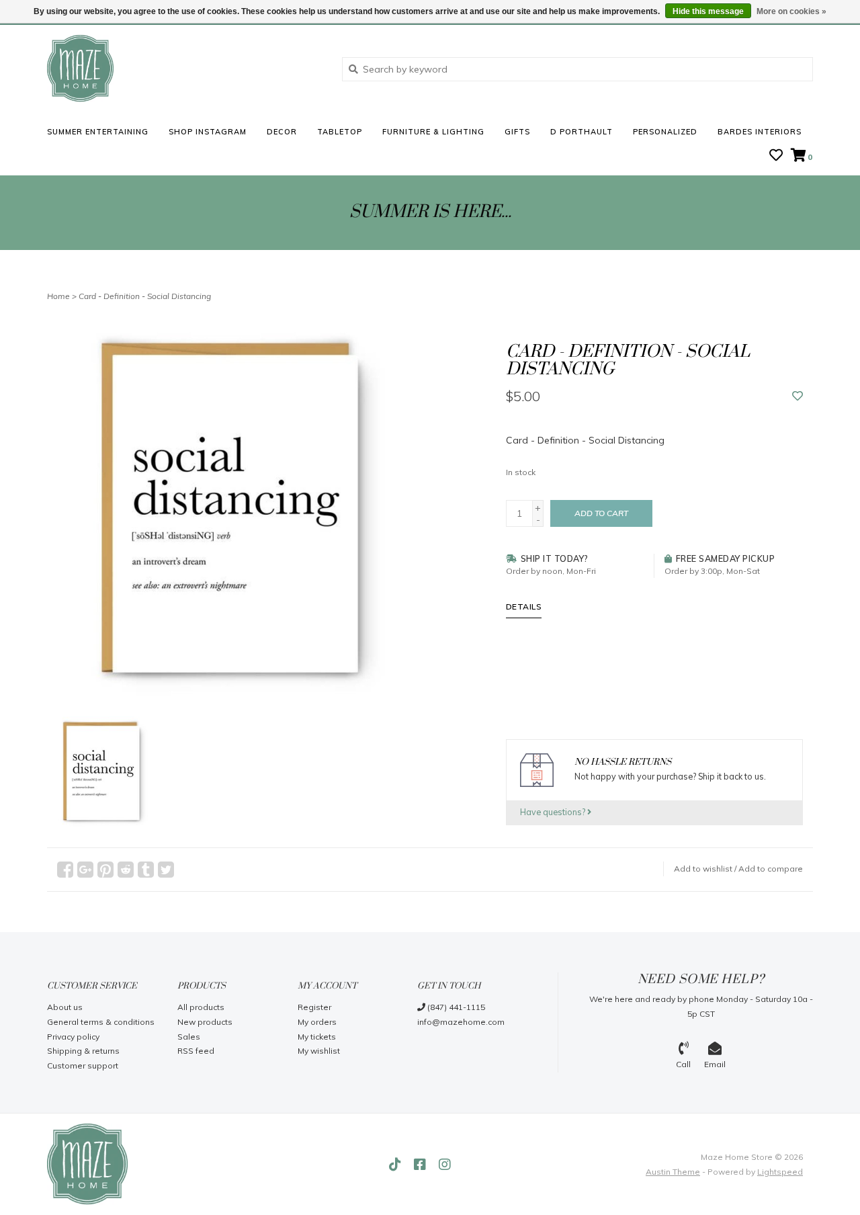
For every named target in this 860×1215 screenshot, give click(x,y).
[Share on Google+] (85, 870)
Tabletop (339, 131)
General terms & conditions (101, 1022)
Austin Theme (673, 1172)
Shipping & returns (83, 1051)
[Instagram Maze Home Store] (444, 1164)
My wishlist (319, 1051)
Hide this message (708, 11)
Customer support (82, 1065)
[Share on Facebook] (65, 870)
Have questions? (553, 811)
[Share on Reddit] (126, 870)
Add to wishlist (703, 869)
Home (58, 296)
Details (524, 606)
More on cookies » (791, 11)
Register (314, 1007)
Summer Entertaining (97, 131)
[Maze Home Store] (184, 68)
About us (65, 1007)
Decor (282, 131)
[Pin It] (105, 870)
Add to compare (770, 869)
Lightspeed (780, 1172)
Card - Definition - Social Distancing (145, 296)
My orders (317, 1022)
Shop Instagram (208, 131)
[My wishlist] (776, 157)
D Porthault (581, 131)
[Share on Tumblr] (146, 870)
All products (200, 1007)
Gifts (517, 131)
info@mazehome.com (461, 1022)
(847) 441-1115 (455, 1007)
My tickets (317, 1037)
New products (204, 1022)
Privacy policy (73, 1037)
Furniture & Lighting (433, 131)
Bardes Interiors (760, 131)
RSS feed (195, 1051)
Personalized (665, 131)
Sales (188, 1037)
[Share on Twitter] (166, 870)
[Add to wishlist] (797, 396)
